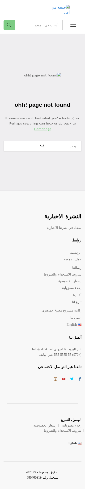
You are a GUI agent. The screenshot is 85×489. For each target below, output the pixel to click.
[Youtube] (64, 379)
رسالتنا (76, 268)
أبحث (9, 25)
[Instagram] (55, 379)
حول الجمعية (72, 259)
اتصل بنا (75, 318)
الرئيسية (75, 252)
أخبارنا (77, 295)
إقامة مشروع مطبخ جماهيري (61, 310)
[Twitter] (72, 379)
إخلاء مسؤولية (71, 288)
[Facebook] (80, 379)
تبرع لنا (76, 302)
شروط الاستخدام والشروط (62, 274)
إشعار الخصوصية (69, 281)
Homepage (42, 129)
